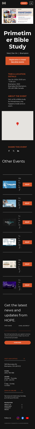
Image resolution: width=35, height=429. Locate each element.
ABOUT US (7, 404)
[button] (31, 3)
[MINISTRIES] (22, 406)
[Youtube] (27, 418)
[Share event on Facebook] (9, 151)
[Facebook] (22, 418)
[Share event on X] (13, 151)
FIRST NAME (8, 325)
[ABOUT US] (22, 404)
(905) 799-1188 (9, 373)
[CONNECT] (22, 408)
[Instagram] (18, 418)
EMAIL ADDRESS (24, 325)
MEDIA (6, 409)
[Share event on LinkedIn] (18, 151)
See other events (17, 62)
